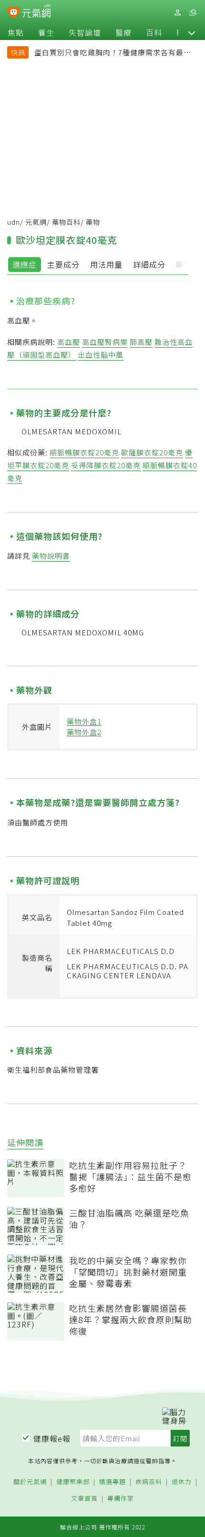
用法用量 (106, 264)
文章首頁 (84, 1498)
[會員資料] (177, 13)
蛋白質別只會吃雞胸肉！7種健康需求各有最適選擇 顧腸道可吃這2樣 (112, 53)
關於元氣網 (30, 1482)
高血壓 (68, 342)
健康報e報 (52, 1438)
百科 (154, 32)
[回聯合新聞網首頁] (13, 13)
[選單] (192, 13)
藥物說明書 (51, 556)
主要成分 (63, 264)
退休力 (182, 1482)
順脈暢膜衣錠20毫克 (84, 452)
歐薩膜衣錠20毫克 (152, 452)
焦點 (16, 32)
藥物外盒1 (84, 721)
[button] (191, 32)
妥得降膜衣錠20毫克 (106, 465)
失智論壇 (85, 32)
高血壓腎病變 (105, 342)
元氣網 (36, 222)
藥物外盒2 (84, 732)
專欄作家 (120, 1498)
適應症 (24, 264)
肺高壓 (141, 342)
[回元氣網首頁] (36, 12)
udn (13, 222)
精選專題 (112, 1482)
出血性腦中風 (100, 355)
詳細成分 (149, 264)
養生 (46, 32)
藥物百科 (66, 222)
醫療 (123, 32)
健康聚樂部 (73, 1482)
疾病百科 (148, 1482)
